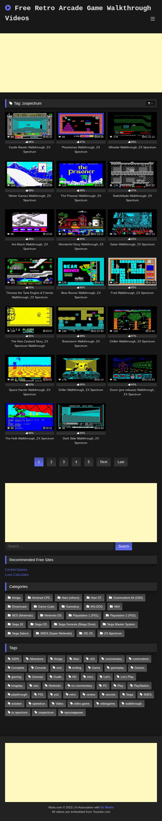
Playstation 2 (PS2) (123, 615)
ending (76, 667)
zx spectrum (19, 712)
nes (35, 685)
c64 (92, 658)
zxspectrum (46, 712)
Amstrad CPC (41, 597)
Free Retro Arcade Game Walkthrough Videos (78, 13)
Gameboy (72, 606)
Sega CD (41, 624)
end (59, 667)
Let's (107, 676)
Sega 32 (17, 624)
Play (120, 685)
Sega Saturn (20, 633)
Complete (17, 667)
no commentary (81, 685)
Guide (58, 676)
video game (81, 703)
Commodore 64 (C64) (128, 597)
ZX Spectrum (113, 633)
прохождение (73, 712)
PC (105, 685)
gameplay (117, 667)
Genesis (37, 676)
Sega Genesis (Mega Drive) (77, 624)
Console (40, 667)
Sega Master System (121, 624)
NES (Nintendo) (22, 615)
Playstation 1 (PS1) (86, 615)
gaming (16, 676)
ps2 (56, 694)
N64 (117, 606)
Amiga (16, 597)
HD (74, 676)
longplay (17, 685)
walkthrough (134, 703)
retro (72, 694)
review (90, 694)
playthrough (19, 694)
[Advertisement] (81, 62)
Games (139, 667)
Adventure (36, 658)
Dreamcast (19, 606)
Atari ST (96, 597)
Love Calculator (17, 575)
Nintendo (55, 685)
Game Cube (46, 606)
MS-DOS (97, 606)
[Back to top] (149, 808)
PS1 (40, 694)
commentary (113, 658)
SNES (147, 694)
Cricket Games (16, 569)
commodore (141, 658)
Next (103, 462)
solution (16, 703)
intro (90, 676)
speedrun (38, 703)
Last (121, 462)
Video (59, 703)
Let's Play (127, 676)
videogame (107, 703)
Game (96, 667)
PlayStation (141, 685)
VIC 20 (88, 633)
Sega (129, 694)
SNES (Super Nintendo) (56, 633)
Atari (76, 658)
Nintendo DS (53, 615)
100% (15, 658)
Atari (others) (70, 597)
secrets (110, 694)
